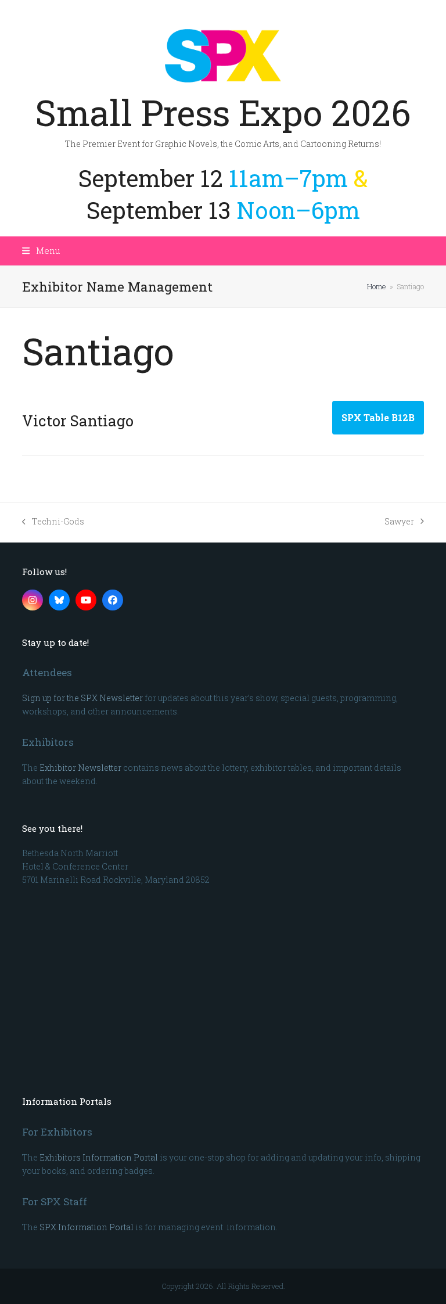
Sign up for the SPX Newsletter (82, 697)
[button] (41, 250)
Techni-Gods (53, 522)
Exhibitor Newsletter (80, 767)
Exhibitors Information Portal (98, 1157)
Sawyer (399, 522)
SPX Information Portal (86, 1227)
